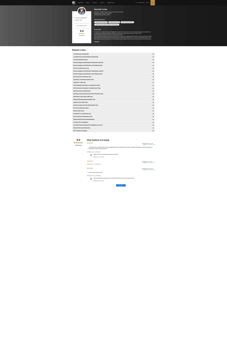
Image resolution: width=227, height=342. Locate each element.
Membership (80, 2)
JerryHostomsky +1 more (150, 162)
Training (88, 1)
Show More (96, 41)
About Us (102, 1)
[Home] (73, 2)
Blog (115, 1)
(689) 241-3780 (78, 20)
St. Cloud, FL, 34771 (83, 25)
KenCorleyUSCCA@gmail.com (112, 32)
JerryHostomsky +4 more (150, 144)
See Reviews (81, 35)
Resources (95, 1)
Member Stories (110, 2)
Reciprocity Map (122, 1)
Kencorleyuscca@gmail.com (81, 17)
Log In (147, 2)
